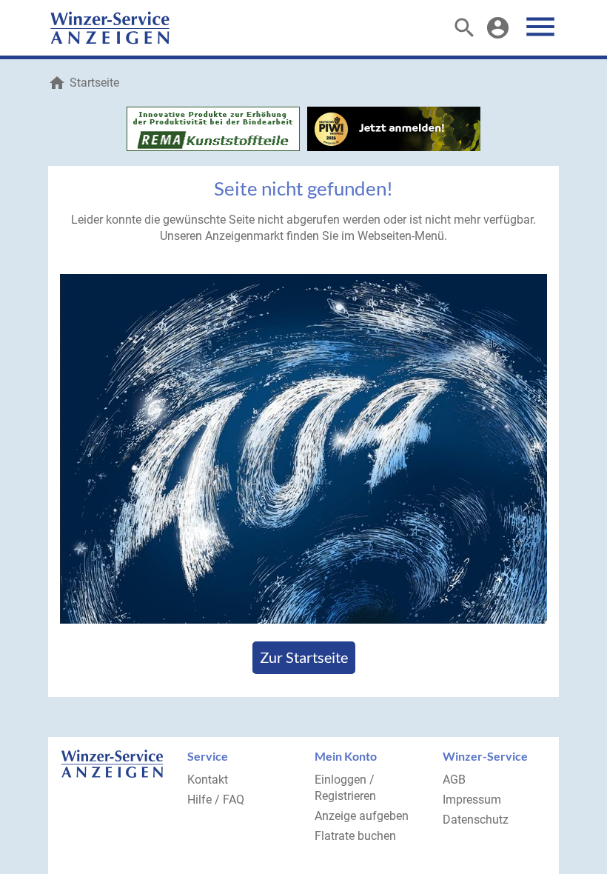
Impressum (472, 800)
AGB (454, 780)
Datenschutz (476, 820)
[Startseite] (110, 28)
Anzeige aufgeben (362, 816)
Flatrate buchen (355, 836)
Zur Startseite (304, 657)
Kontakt (207, 780)
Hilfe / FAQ (215, 800)
